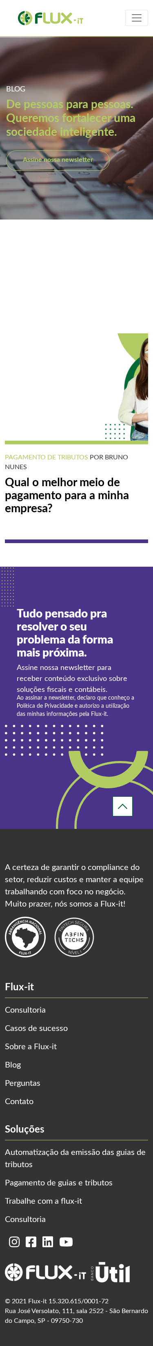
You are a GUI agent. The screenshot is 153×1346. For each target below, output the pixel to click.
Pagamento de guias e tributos (59, 1183)
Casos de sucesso (36, 1028)
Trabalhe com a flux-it (43, 1201)
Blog (13, 1065)
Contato (19, 1102)
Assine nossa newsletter (58, 160)
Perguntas (22, 1083)
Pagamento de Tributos (46, 457)
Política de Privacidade (45, 706)
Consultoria (25, 1010)
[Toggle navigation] (136, 18)
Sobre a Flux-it (31, 1047)
